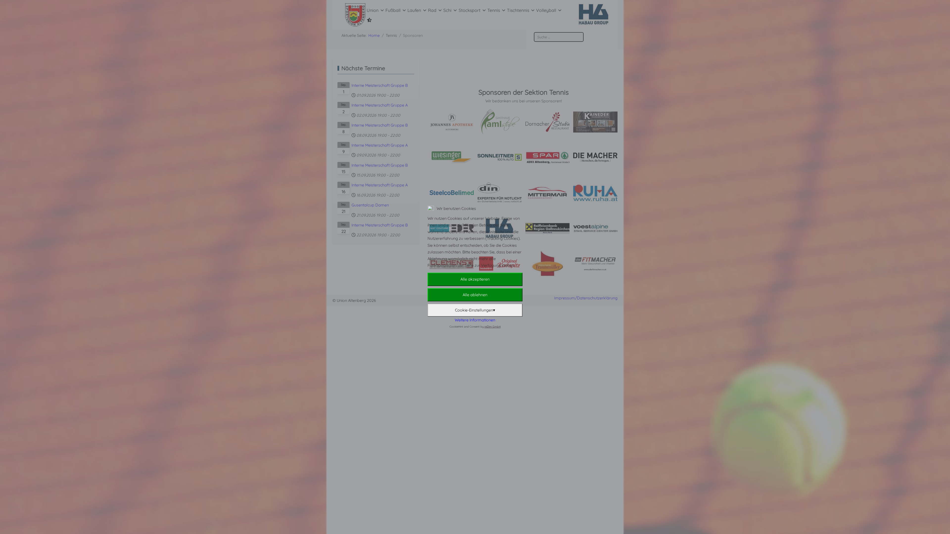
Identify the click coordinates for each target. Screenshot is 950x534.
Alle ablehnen (475, 294)
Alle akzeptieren (475, 279)
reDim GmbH (492, 326)
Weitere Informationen (475, 319)
